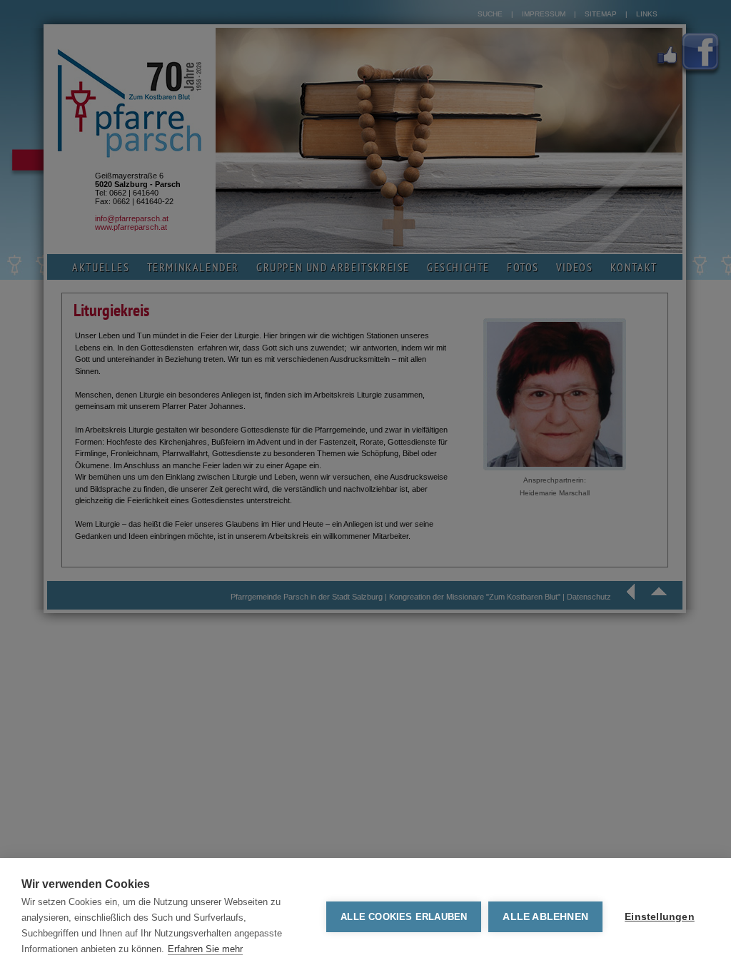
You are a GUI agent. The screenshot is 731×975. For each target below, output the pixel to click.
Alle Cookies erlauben (404, 916)
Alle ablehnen (545, 916)
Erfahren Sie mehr (205, 949)
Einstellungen (660, 916)
